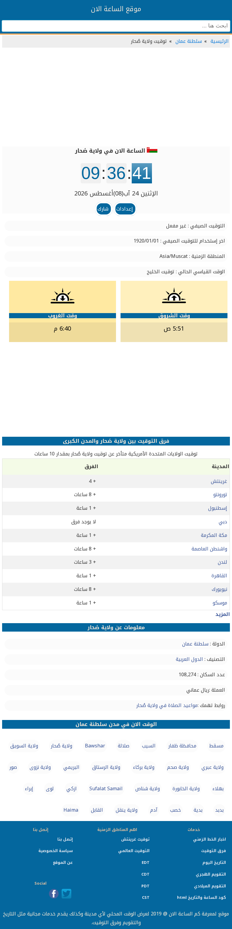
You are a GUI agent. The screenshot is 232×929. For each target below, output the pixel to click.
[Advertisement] (116, 97)
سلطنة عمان (189, 41)
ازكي (71, 788)
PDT (145, 886)
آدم (153, 810)
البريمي (71, 767)
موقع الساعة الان (116, 9)
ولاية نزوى (40, 767)
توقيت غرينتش (135, 839)
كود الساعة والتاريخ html (201, 897)
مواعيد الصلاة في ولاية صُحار (167, 705)
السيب (149, 745)
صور (13, 767)
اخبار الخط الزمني (209, 839)
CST (146, 897)
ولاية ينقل (126, 810)
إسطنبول (217, 508)
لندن (222, 562)
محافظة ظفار (182, 745)
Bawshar (95, 745)
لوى (50, 788)
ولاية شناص (147, 788)
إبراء (29, 788)
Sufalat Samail (106, 788)
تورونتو (220, 494)
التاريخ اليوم (214, 862)
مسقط (216, 745)
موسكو (220, 602)
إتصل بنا (65, 839)
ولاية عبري (212, 767)
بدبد (219, 810)
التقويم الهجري (211, 874)
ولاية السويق (24, 745)
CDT (145, 874)
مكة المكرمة (214, 535)
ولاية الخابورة (186, 788)
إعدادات (124, 209)
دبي (223, 521)
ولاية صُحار (61, 745)
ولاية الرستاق (106, 767)
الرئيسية (220, 41)
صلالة (123, 745)
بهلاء (218, 788)
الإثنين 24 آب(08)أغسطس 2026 (116, 193)
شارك (103, 209)
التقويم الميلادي (210, 886)
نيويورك (219, 589)
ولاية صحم (178, 767)
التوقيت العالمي (134, 850)
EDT (146, 862)
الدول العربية (189, 659)
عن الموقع (63, 862)
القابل (97, 810)
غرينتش (219, 481)
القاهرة (219, 575)
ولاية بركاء (143, 767)
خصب (175, 810)
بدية (198, 810)
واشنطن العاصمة (209, 548)
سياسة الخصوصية (55, 850)
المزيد (222, 614)
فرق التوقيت (213, 850)
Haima (70, 810)
